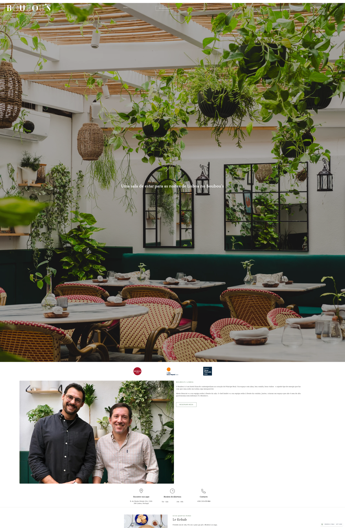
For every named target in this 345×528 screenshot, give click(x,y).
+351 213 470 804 (203, 501)
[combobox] (311, 8)
